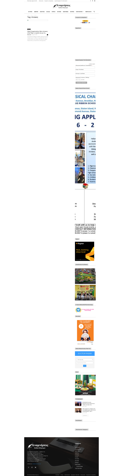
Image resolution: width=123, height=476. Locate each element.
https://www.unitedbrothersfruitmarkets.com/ (85, 282)
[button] (94, 11)
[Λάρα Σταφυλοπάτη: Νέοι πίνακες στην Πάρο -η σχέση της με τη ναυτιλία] (37, 25)
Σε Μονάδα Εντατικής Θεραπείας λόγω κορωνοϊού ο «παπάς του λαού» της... (88, 403)
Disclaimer (57, 474)
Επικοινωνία (41, 0)
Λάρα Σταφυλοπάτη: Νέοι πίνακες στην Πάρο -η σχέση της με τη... (37, 32)
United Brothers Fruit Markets (82, 264)
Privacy (62, 474)
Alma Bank (78, 316)
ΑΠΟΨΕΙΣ (72, 11)
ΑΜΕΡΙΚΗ (36, 11)
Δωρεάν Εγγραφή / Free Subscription (61, 0)
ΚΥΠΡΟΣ (53, 11)
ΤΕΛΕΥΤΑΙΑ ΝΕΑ (78, 468)
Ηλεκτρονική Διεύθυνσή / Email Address (84, 65)
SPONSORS (77, 447)
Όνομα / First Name (80, 69)
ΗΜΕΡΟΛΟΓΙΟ (88, 11)
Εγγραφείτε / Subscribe (75, 474)
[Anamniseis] (61, 6)
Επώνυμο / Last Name (80, 73)
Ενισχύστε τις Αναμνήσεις (48, 0)
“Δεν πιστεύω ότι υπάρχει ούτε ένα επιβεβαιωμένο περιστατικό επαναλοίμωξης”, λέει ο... (89, 410)
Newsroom (29, 34)
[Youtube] (95, 1)
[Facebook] (90, 1)
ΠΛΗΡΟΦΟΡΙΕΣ (79, 11)
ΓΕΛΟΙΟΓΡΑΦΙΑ (79, 466)
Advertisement (67, 474)
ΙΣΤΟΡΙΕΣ (30, 11)
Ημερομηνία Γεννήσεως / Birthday (82, 77)
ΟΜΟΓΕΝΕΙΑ (65, 11)
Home (28, 15)
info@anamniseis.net (36, 463)
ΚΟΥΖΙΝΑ (59, 11)
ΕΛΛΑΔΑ (48, 11)
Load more (85, 415)
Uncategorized (78, 449)
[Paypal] (93, 1)
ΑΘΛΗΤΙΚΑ (42, 11)
